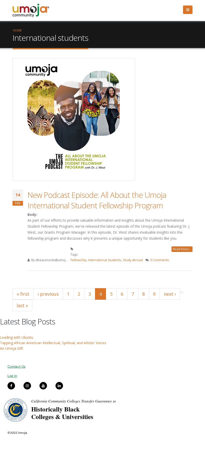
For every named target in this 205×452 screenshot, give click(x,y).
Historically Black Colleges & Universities (62, 412)
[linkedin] (59, 385)
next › (170, 294)
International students (104, 260)
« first (23, 294)
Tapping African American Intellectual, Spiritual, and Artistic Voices (53, 342)
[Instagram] (27, 385)
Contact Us (17, 366)
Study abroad (133, 260)
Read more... (182, 249)
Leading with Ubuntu (16, 337)
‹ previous (48, 294)
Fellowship (78, 260)
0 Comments (159, 260)
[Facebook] (11, 385)
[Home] (33, 10)
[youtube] (43, 385)
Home (17, 30)
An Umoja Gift (11, 348)
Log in (12, 375)
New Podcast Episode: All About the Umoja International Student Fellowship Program (97, 200)
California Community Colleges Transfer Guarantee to (73, 400)
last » (22, 305)
